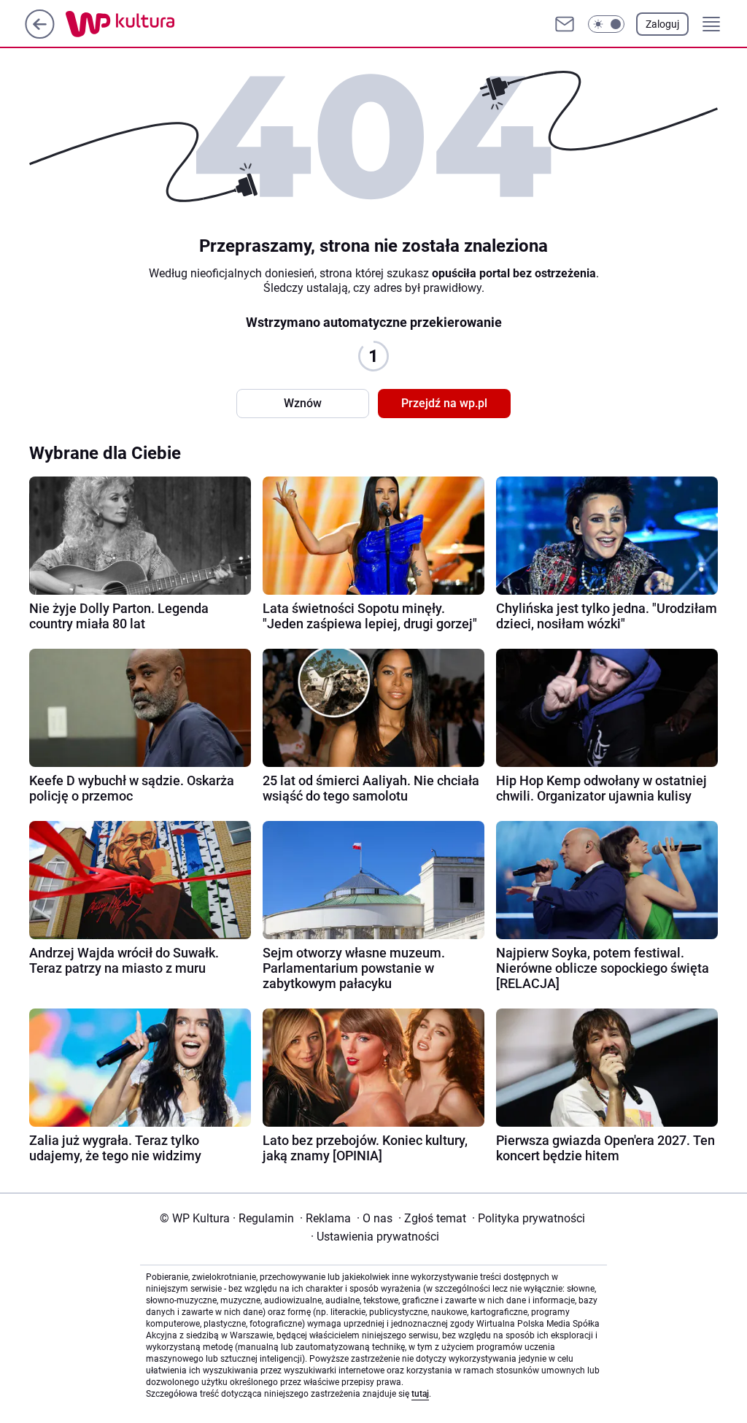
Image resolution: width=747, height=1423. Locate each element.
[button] (606, 24)
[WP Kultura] (153, 24)
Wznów (303, 403)
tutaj (420, 1394)
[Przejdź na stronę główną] (40, 35)
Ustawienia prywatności (375, 1236)
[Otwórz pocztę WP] (564, 24)
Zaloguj (662, 24)
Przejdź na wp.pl (444, 403)
